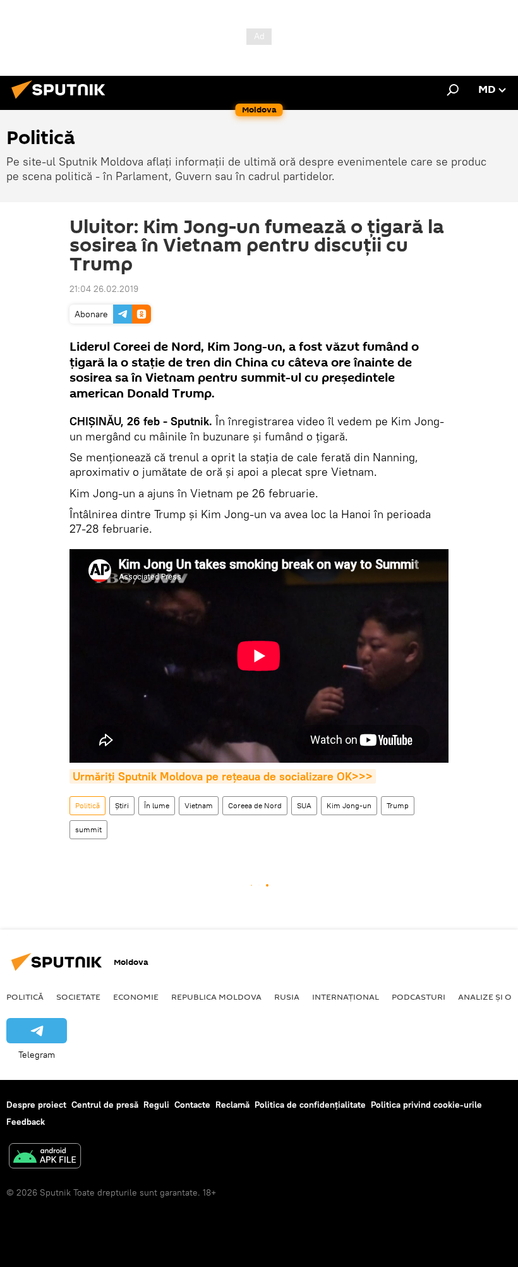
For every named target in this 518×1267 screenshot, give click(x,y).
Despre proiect (36, 1104)
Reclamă (232, 1104)
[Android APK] (45, 1157)
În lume (156, 805)
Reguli (156, 1104)
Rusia (286, 996)
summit (88, 829)
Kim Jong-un (349, 805)
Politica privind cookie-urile (426, 1104)
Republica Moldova (216, 996)
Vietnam (198, 805)
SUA (304, 805)
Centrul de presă (104, 1104)
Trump (398, 805)
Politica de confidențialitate (310, 1104)
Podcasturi (418, 996)
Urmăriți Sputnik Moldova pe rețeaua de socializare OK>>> (223, 776)
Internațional (345, 996)
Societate (78, 996)
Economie (136, 996)
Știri (122, 805)
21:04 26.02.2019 (103, 288)
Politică (87, 805)
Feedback (25, 1121)
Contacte (192, 1104)
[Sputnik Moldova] (61, 100)
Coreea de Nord (255, 805)
